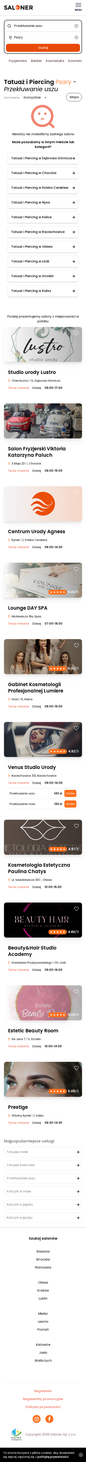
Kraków (43, 1290)
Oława (43, 1282)
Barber (36, 61)
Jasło (43, 1352)
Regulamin (43, 1391)
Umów (70, 793)
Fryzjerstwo (18, 61)
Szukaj (43, 47)
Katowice (43, 1344)
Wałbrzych (43, 1360)
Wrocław (43, 1259)
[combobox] (43, 26)
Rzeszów (43, 1251)
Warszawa (43, 1267)
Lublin (43, 1298)
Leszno (43, 1321)
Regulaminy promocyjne (43, 1399)
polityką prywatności (53, 1457)
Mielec (43, 1313)
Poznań (43, 1329)
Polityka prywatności (43, 1407)
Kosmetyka (55, 61)
